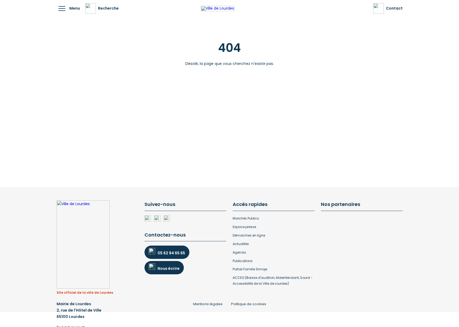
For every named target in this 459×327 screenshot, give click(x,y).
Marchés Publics (246, 218)
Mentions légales (208, 304)
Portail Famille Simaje (250, 269)
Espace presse (244, 227)
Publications (243, 261)
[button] (62, 8)
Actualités (241, 244)
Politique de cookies (248, 304)
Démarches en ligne (249, 235)
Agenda (239, 252)
